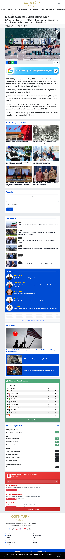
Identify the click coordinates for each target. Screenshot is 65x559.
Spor (42, 9)
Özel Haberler (22, 9)
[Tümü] (58, 218)
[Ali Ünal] (9, 300)
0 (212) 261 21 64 (12, 498)
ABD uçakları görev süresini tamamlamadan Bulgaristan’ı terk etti (38, 249)
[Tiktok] (28, 529)
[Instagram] (19, 529)
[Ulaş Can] (9, 307)
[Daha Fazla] (15, 62)
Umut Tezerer (18, 291)
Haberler (7, 14)
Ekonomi (36, 9)
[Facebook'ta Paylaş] (7, 62)
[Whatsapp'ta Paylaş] (12, 62)
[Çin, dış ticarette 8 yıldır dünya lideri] (32, 44)
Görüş (8, 539)
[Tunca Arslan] (9, 277)
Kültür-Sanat (50, 9)
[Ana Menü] (5, 3)
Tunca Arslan (18, 276)
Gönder (9, 209)
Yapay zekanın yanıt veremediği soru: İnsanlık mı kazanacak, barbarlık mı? (35, 308)
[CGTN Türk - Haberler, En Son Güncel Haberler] (32, 3)
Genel (8, 533)
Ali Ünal (16, 298)
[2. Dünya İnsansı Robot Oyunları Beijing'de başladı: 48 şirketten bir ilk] (19, 153)
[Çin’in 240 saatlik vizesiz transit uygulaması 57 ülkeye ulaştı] (46, 153)
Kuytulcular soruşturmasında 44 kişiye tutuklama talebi (36, 257)
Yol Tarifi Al (21, 490)
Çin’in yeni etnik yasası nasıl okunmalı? (25, 293)
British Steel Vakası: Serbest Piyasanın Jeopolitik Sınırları (30, 301)
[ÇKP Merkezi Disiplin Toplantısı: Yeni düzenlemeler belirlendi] (19, 132)
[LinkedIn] (22, 529)
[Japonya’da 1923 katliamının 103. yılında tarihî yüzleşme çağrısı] (46, 132)
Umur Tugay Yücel (19, 282)
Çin (15, 9)
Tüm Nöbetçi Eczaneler (33, 509)
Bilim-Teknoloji (60, 9)
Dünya (3, 9)
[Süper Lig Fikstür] (58, 425)
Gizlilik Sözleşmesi (11, 542)
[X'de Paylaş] (9, 62)
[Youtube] (25, 529)
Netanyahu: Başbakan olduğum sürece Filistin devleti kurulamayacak (35, 265)
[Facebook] (10, 529)
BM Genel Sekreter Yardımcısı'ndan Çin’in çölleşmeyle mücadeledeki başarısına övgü (18, 184)
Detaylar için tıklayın (32, 420)
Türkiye (9, 9)
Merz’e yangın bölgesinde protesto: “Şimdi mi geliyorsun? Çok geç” (37, 241)
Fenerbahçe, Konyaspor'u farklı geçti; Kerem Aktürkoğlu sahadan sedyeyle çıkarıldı (36, 233)
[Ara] (59, 4)
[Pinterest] (16, 529)
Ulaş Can (17, 306)
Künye (8, 544)
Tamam (58, 556)
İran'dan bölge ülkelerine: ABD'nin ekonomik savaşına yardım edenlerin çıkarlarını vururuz (38, 226)
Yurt (30, 9)
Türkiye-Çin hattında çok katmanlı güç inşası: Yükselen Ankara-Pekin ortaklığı (34, 285)
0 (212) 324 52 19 (12, 490)
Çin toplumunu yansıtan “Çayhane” (24, 278)
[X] (13, 529)
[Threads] (30, 529)
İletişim (35, 542)
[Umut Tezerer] (9, 292)
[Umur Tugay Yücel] (9, 284)
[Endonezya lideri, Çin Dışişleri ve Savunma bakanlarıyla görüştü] (46, 174)
